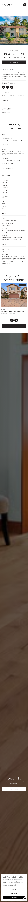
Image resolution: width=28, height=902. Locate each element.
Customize (14, 893)
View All (14, 326)
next (16, 320)
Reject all (14, 889)
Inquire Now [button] (14, 62)
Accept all (14, 897)
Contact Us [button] (14, 789)
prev (12, 320)
